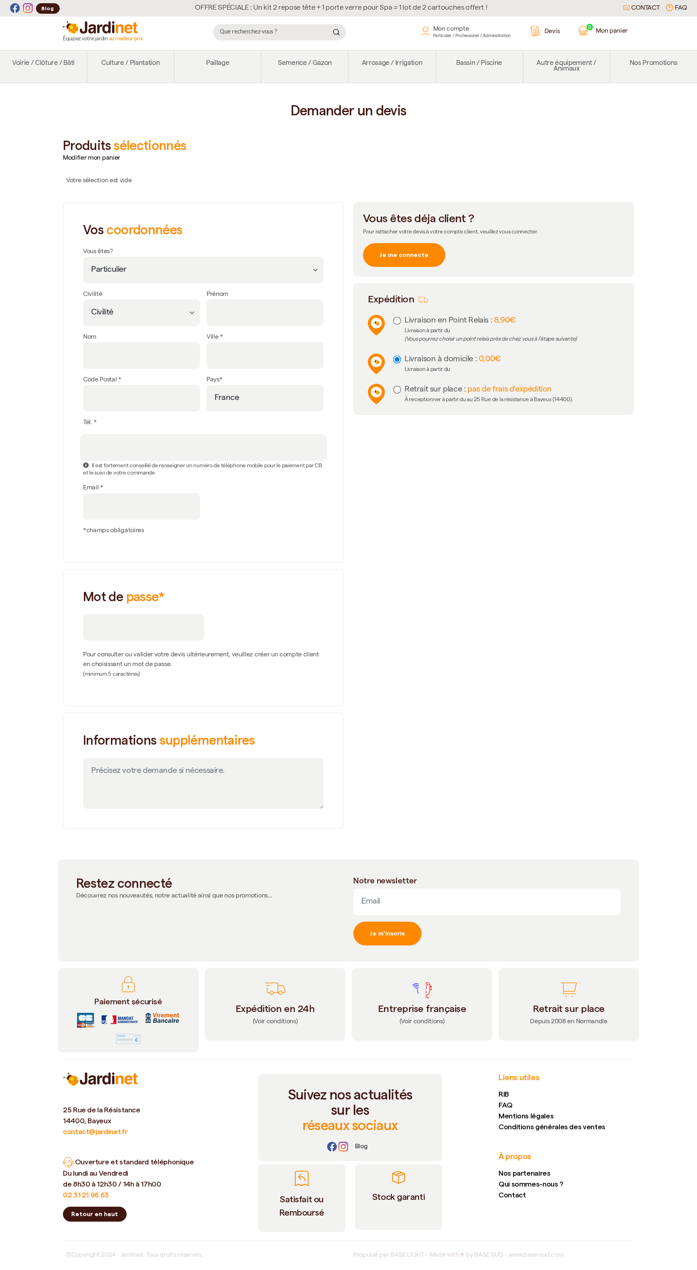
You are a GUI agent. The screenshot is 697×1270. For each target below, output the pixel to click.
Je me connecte (404, 255)
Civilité (92, 294)
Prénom (217, 294)
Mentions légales (526, 1116)
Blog (48, 8)
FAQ (680, 8)
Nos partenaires (525, 1173)
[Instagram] (28, 8)
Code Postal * (102, 380)
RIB (504, 1094)
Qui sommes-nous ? (531, 1184)
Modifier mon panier (91, 158)
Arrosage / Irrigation (392, 63)
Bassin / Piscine (479, 63)
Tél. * (90, 423)
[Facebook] (15, 8)
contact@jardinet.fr (95, 1131)
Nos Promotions (654, 63)
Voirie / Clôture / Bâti (43, 63)
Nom (89, 337)
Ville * (215, 337)
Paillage (217, 63)
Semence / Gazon (305, 63)
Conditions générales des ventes (552, 1127)
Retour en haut (94, 1214)
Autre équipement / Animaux (566, 66)
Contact (644, 8)
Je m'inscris (387, 933)
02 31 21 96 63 (86, 1195)
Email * (93, 488)
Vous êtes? (98, 252)
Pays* (214, 380)
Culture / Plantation (130, 63)
